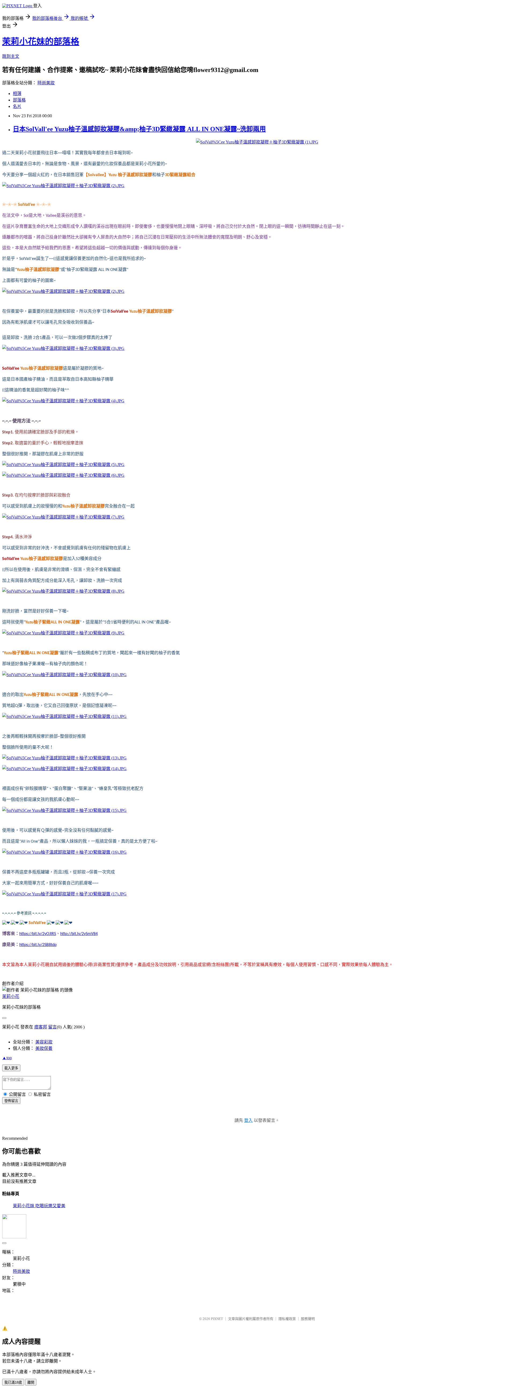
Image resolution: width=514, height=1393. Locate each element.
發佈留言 (11, 1101)
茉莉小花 (10, 996)
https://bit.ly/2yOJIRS (37, 934)
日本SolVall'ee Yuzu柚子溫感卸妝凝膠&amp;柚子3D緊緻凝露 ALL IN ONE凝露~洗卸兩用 (139, 129)
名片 (17, 106)
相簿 (17, 93)
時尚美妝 (46, 83)
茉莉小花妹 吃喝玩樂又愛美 (39, 1205)
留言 (52, 1027)
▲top (7, 1057)
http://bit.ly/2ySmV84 (79, 934)
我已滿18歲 (13, 1382)
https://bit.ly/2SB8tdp (37, 945)
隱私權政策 (287, 1319)
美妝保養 (43, 1048)
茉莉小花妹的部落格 (40, 41)
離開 (30, 1382)
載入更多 (11, 1068)
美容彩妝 (43, 1042)
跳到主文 (10, 56)
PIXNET (217, 1319)
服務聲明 (308, 1319)
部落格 (19, 100)
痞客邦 (40, 1027)
